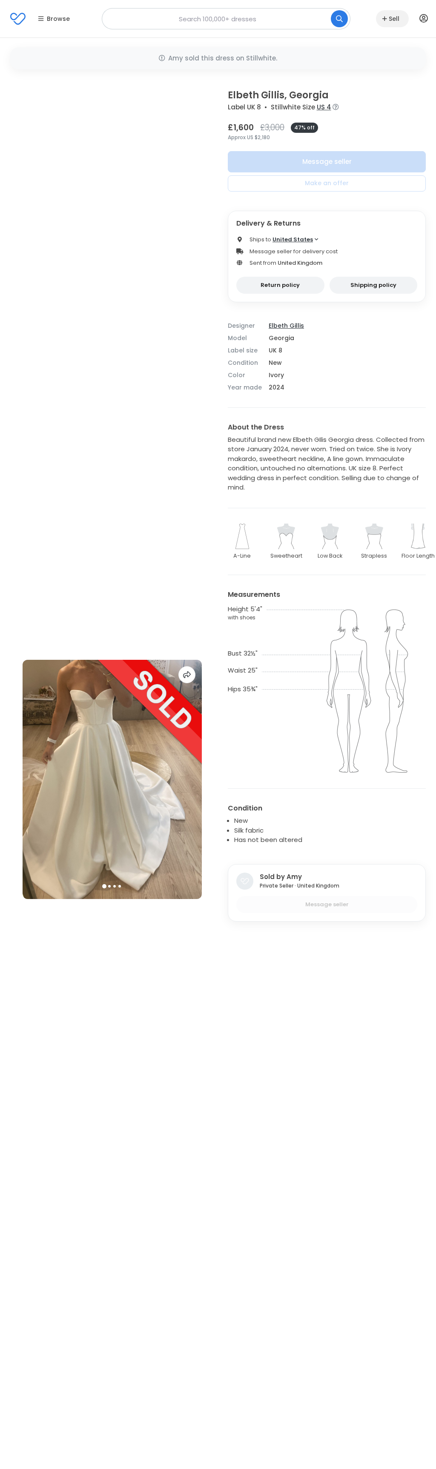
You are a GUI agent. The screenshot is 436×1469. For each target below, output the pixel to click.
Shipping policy (373, 285)
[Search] (339, 18)
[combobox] (226, 19)
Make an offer (327, 183)
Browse (58, 18)
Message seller (327, 161)
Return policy (280, 285)
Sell (394, 18)
